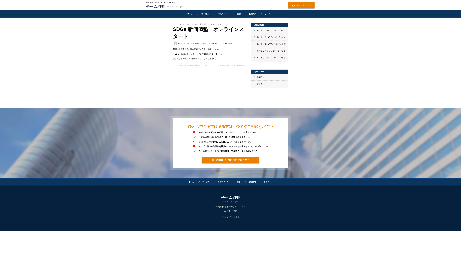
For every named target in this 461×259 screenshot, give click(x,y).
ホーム (190, 14)
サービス (205, 14)
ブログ (267, 14)
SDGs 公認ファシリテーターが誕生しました (191, 66)
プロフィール (223, 14)
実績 (239, 14)
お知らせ (186, 24)
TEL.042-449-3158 (230, 211)
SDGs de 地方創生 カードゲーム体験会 (232, 66)
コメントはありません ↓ (226, 43)
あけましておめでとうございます (271, 30)
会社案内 (253, 14)
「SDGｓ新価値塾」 (182, 54)
